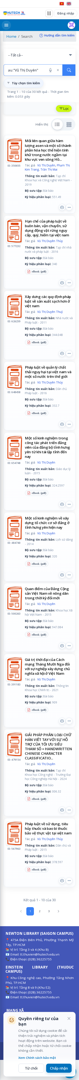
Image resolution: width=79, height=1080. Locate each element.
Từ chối (31, 1068)
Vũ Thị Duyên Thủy (50, 241)
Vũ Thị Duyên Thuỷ (50, 312)
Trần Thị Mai (48, 169)
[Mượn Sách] (71, 25)
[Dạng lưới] (69, 124)
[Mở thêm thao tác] (69, 207)
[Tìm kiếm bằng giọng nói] (50, 70)
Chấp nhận (59, 1068)
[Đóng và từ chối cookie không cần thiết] (68, 1018)
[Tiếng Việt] (61, 3)
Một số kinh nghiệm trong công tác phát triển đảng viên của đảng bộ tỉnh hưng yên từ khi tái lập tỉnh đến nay (47, 447)
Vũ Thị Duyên (46, 165)
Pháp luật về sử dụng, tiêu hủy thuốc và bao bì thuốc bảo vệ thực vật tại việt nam (48, 828)
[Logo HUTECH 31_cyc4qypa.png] (14, 13)
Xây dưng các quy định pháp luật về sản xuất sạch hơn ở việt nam (48, 301)
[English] (69, 3)
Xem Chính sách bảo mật (37, 1057)
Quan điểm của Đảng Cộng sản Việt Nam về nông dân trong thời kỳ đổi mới (47, 593)
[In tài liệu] (62, 207)
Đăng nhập (65, 13)
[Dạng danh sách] (57, 124)
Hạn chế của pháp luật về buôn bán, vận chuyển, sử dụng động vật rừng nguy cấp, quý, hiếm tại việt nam (47, 228)
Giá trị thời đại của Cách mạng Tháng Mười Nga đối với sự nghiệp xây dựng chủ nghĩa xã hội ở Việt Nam (47, 666)
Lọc (66, 108)
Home (11, 36)
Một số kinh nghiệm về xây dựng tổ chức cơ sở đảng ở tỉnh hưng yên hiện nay (47, 523)
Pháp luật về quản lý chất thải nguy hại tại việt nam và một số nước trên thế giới (48, 372)
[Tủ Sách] (49, 13)
